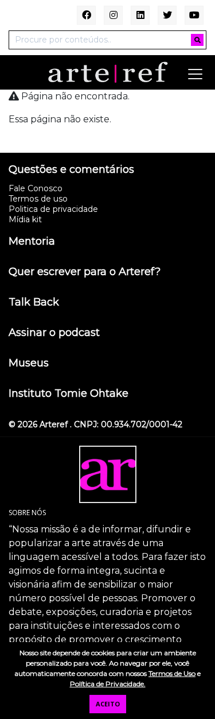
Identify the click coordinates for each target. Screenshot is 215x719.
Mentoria (32, 242)
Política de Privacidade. (108, 683)
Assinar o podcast (54, 333)
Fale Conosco (35, 188)
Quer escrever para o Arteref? (85, 272)
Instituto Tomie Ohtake (68, 394)
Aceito (108, 703)
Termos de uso (38, 199)
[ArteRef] (108, 71)
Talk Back (34, 302)
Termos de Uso (172, 673)
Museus (29, 363)
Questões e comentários (71, 170)
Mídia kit (25, 219)
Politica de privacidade (53, 209)
